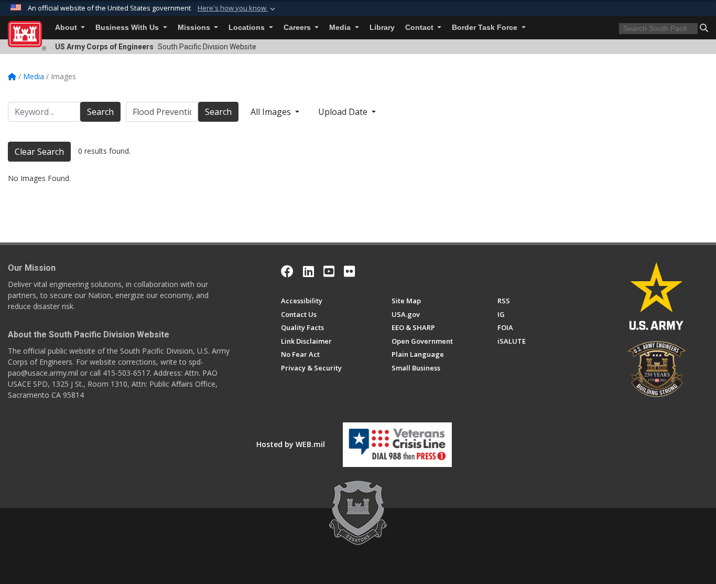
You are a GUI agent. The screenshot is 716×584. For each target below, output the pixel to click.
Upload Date (344, 112)
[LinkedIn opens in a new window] (308, 271)
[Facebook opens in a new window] (287, 271)
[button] (237, 8)
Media (341, 27)
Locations (248, 27)
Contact (420, 27)
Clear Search (39, 151)
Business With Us (128, 27)
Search (100, 112)
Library (382, 27)
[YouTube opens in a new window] (328, 271)
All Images (272, 112)
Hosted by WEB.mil (290, 444)
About (67, 27)
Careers (298, 27)
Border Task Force (485, 27)
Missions (195, 27)
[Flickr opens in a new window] (349, 271)
